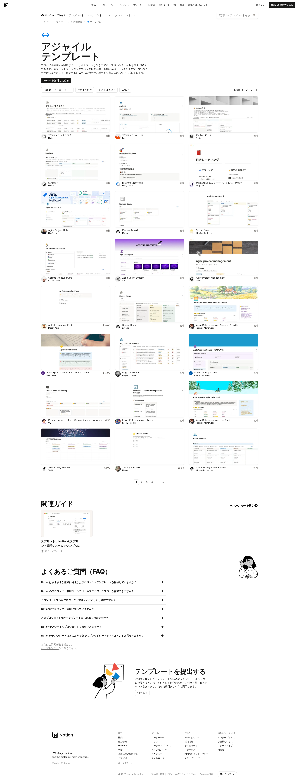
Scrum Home (129, 325)
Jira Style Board (131, 467)
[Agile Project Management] (223, 257)
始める (142, 692)
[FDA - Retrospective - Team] (149, 399)
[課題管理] (75, 162)
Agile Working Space (205, 372)
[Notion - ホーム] (6, 5)
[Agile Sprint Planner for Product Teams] (75, 352)
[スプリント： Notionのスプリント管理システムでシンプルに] (67, 523)
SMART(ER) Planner (59, 467)
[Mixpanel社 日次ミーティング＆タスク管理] (223, 162)
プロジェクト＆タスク (60, 135)
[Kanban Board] (149, 209)
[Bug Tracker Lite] (149, 352)
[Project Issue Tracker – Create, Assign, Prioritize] (75, 399)
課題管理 (78, 22)
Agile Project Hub (58, 230)
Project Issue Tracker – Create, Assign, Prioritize (75, 420)
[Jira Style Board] (149, 447)
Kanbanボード (203, 135)
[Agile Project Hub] (75, 209)
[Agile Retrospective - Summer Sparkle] (223, 304)
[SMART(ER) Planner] (75, 447)
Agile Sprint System (133, 277)
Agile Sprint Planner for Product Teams (68, 372)
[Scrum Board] (223, 209)
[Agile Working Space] (223, 352)
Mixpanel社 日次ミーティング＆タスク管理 (219, 182)
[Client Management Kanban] (223, 447)
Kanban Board (130, 230)
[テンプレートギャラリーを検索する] (254, 15)
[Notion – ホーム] (83, 735)
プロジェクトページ (132, 135)
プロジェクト (62, 22)
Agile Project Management (210, 277)
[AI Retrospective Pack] (75, 304)
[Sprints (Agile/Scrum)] (75, 257)
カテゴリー (46, 22)
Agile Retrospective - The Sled (213, 420)
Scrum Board (203, 230)
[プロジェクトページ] (149, 114)
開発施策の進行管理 (132, 182)
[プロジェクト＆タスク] (75, 114)
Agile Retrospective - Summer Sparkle (217, 325)
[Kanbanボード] (223, 114)
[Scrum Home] (149, 304)
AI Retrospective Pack (60, 325)
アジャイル (95, 22)
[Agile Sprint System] (149, 257)
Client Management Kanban (211, 467)
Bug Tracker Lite (131, 372)
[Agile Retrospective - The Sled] (223, 399)
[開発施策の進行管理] (149, 162)
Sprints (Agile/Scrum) (60, 277)
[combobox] (237, 15)
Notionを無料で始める (56, 80)
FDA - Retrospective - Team (137, 420)
